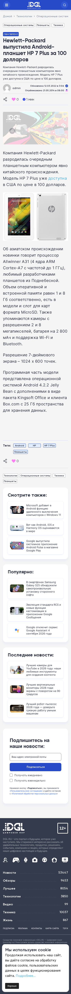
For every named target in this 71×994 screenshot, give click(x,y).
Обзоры (9, 880)
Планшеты (43, 25)
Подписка (8, 928)
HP (34, 445)
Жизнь (7, 920)
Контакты (36, 928)
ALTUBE (65, 859)
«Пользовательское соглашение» (26, 790)
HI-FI (44, 859)
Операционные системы (19, 25)
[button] (64, 5)
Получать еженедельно (30, 780)
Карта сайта (52, 928)
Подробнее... (26, 975)
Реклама (23, 928)
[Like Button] (14, 99)
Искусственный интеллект (5, 859)
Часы (25, 859)
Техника (58, 25)
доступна (57, 178)
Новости (9, 872)
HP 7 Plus (49, 445)
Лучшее (9, 888)
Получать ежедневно (28, 775)
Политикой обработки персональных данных (34, 793)
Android (19, 445)
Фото (34, 859)
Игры (15, 859)
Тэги (65, 928)
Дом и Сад (54, 859)
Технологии (10, 475)
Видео (8, 904)
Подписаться (36, 767)
